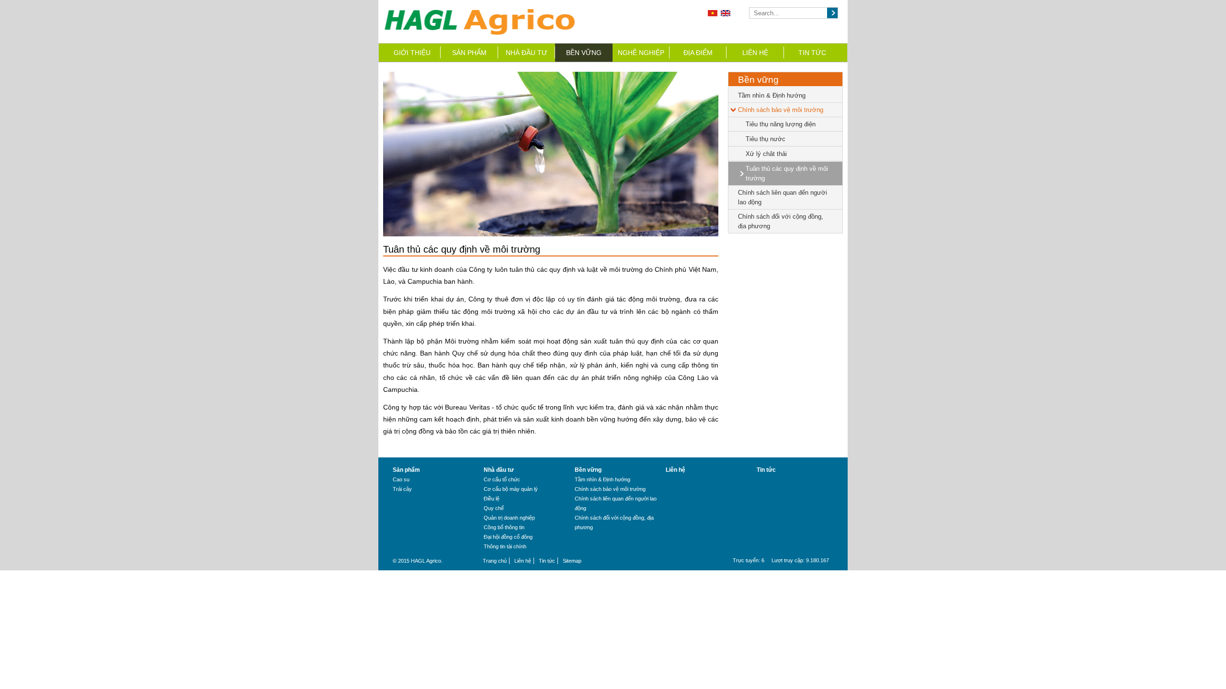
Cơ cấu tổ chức (502, 479)
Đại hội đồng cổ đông (508, 537)
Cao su (401, 479)
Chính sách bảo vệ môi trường (780, 109)
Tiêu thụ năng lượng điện (781, 124)
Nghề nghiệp (641, 52)
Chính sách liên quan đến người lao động (782, 197)
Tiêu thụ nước (765, 139)
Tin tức (812, 52)
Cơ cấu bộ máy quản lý (511, 489)
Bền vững (584, 52)
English (725, 13)
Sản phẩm (469, 52)
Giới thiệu (412, 52)
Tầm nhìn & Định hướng (772, 95)
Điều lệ (491, 498)
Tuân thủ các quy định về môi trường (787, 173)
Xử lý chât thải (766, 153)
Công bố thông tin (504, 527)
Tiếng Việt (712, 13)
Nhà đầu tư (526, 52)
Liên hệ (755, 52)
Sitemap (572, 561)
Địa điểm (698, 52)
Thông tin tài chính (505, 546)
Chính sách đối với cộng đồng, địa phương (780, 221)
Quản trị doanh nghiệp (509, 518)
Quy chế (494, 508)
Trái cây (402, 489)
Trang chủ (495, 561)
